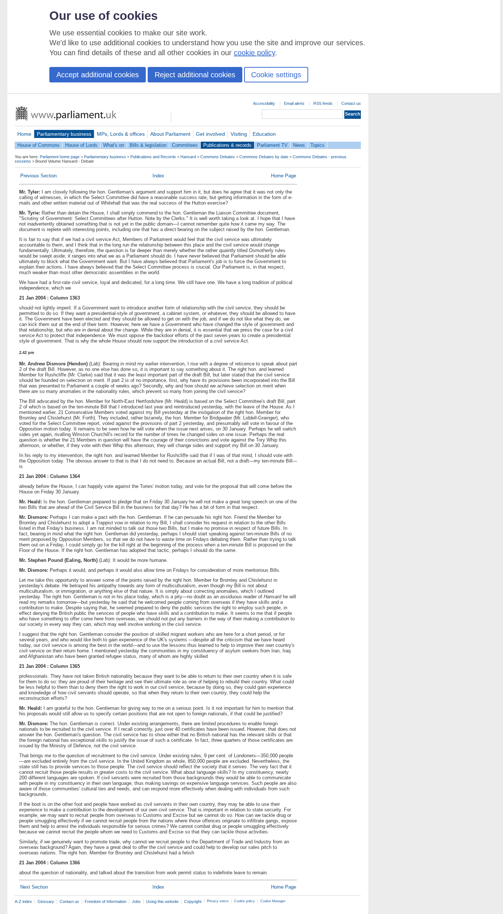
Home (24, 134)
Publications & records (227, 145)
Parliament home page (60, 157)
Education (264, 134)
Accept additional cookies (97, 75)
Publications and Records (153, 157)
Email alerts (294, 103)
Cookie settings (276, 75)
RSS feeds (323, 103)
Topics (317, 145)
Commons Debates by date (263, 157)
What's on (113, 145)
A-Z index (23, 901)
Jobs (136, 901)
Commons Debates (217, 157)
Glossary (46, 901)
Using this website (162, 901)
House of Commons (38, 145)
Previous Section (38, 175)
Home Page (283, 175)
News (299, 145)
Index (158, 175)
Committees (185, 145)
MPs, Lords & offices (121, 134)
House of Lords (81, 145)
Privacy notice (218, 901)
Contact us (351, 103)
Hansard (188, 157)
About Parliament (170, 134)
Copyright (192, 901)
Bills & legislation (148, 145)
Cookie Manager (272, 901)
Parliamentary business (64, 134)
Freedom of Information (105, 901)
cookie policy (254, 53)
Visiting (239, 134)
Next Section (34, 887)
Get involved (210, 134)
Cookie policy (244, 901)
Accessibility (264, 103)
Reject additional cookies (195, 75)
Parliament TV (272, 145)
